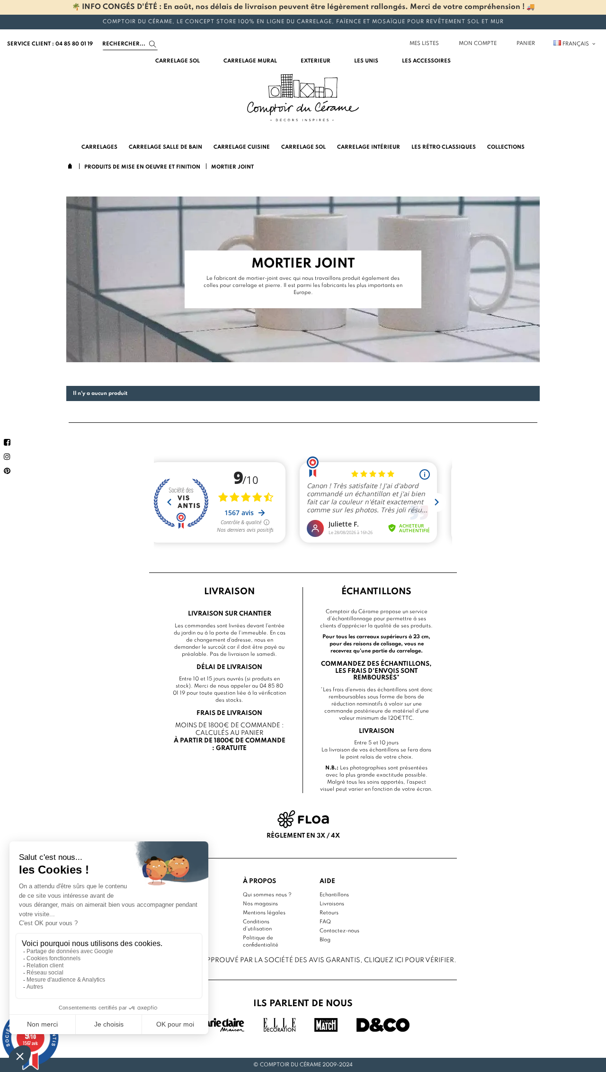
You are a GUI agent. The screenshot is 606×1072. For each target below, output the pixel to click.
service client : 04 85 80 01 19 (50, 44)
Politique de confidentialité (260, 941)
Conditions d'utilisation (257, 925)
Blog (325, 940)
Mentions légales (264, 913)
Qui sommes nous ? (267, 895)
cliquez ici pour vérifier (409, 960)
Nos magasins (260, 904)
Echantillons (334, 895)
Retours (329, 913)
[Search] (152, 44)
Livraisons (332, 904)
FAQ (325, 922)
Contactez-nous (339, 931)
